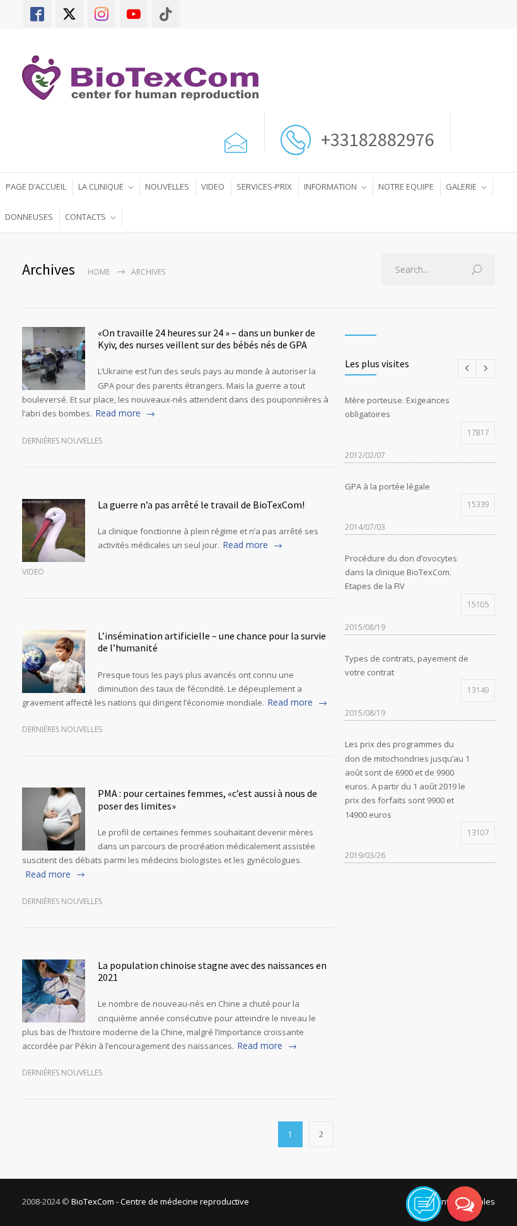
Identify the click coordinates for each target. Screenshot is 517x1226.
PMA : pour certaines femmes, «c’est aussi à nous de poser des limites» (207, 799)
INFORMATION (330, 186)
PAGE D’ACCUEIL (36, 186)
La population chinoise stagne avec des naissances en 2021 (212, 971)
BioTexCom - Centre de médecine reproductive (160, 1201)
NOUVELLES (167, 186)
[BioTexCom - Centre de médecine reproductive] (146, 77)
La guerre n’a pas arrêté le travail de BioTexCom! (201, 504)
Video (33, 571)
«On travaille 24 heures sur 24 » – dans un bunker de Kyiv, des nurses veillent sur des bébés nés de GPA (206, 338)
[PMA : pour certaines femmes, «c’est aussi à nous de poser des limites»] (53, 819)
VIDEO (212, 186)
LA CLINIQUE (101, 186)
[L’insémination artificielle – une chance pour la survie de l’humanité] (53, 661)
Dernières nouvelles (62, 440)
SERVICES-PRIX (264, 186)
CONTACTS (85, 216)
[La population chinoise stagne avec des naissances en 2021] (53, 991)
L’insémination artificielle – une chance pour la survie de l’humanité (212, 641)
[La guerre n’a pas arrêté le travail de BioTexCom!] (53, 530)
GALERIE (461, 186)
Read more (118, 413)
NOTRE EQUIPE (406, 186)
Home (99, 271)
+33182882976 (375, 139)
